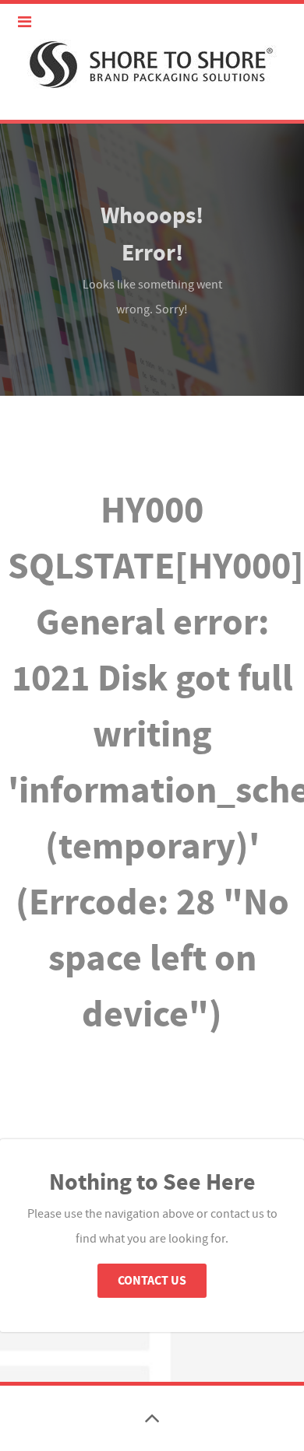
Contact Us (152, 1281)
